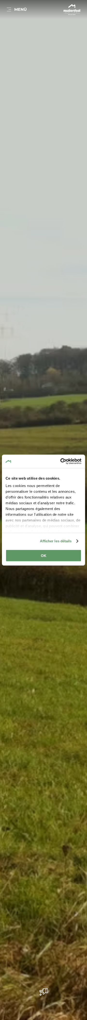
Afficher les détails (56, 541)
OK (43, 555)
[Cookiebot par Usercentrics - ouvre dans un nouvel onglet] (61, 461)
